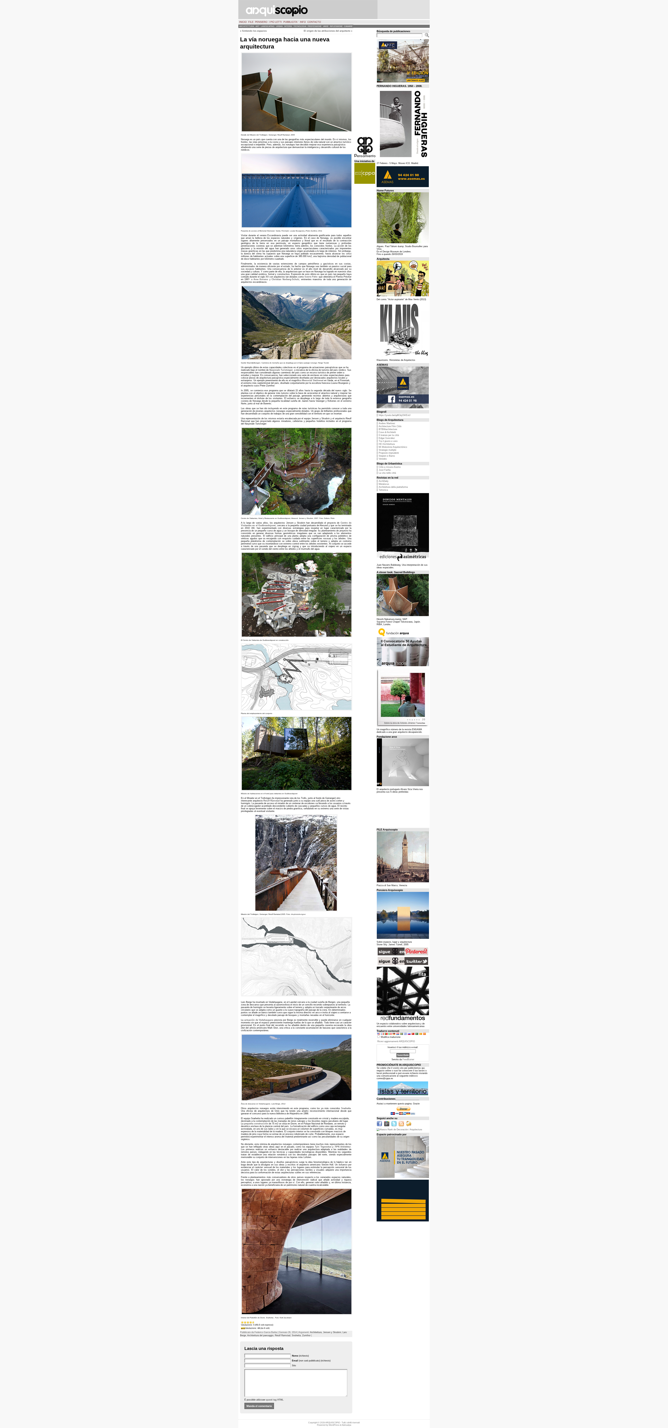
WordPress (334, 1425)
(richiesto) (300, 1355)
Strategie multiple (387, 450)
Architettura (316, 1332)
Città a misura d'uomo (390, 467)
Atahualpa (346, 1425)
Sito (294, 1365)
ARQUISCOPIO (332, 1422)
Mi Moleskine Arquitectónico (393, 447)
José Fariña (385, 470)
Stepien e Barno (387, 456)
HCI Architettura (387, 444)
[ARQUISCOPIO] (334, 9)
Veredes (383, 459)
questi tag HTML (275, 1399)
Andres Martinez (387, 423)
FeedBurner (408, 1059)
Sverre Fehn (310, 276)
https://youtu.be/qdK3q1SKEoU (394, 415)
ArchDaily (383, 481)
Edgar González (387, 438)
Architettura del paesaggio (260, 1335)
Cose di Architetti (387, 432)
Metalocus (384, 484)
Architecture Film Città (390, 426)
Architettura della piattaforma (393, 487)
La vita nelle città (387, 473)
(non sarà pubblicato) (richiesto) (311, 1360)
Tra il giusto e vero (388, 441)
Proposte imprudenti (389, 453)
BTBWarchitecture (388, 429)
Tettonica (383, 490)
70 (343, 1146)
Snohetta (296, 1335)
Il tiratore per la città (389, 435)
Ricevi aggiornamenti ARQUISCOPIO (396, 1041)
